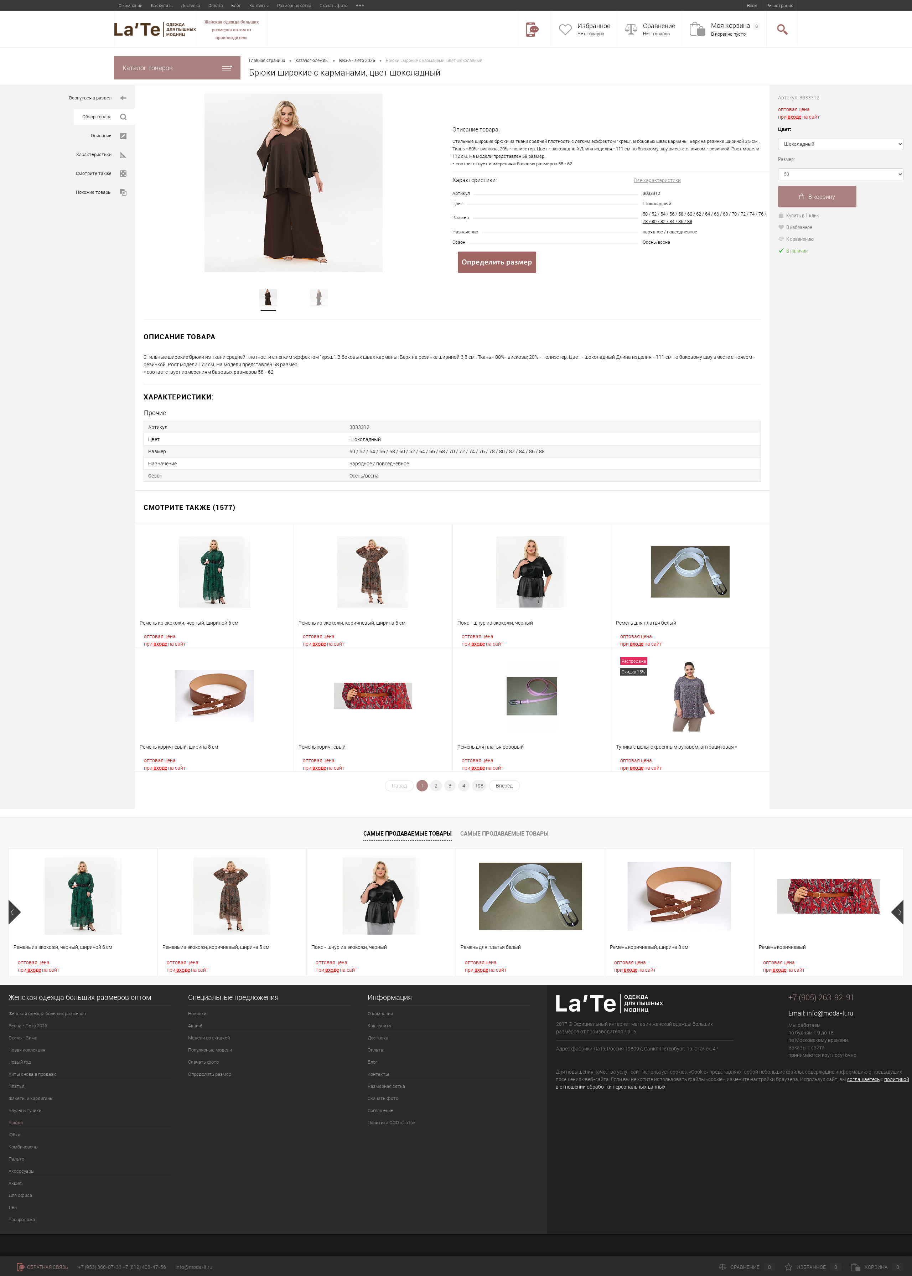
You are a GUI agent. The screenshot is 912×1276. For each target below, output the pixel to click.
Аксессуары (22, 1171)
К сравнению (800, 238)
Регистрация (779, 5)
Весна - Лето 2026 (357, 60)
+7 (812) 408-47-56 (144, 1267)
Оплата (215, 5)
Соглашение (380, 1110)
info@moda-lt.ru (830, 1013)
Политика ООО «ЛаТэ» (391, 1122)
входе (159, 643)
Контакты (259, 5)
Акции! (195, 1025)
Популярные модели (210, 1050)
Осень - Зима (23, 1037)
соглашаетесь (863, 1079)
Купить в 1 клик (802, 215)
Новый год (20, 1062)
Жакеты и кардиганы (31, 1098)
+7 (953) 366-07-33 (99, 1267)
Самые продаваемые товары (407, 833)
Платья (16, 1086)
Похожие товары (94, 192)
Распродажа (22, 1219)
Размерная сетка (294, 5)
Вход (752, 5)
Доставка (190, 5)
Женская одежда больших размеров (47, 1013)
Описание (101, 135)
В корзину (821, 197)
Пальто (16, 1159)
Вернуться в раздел (90, 97)
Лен (13, 1207)
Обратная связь (47, 1267)
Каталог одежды (312, 60)
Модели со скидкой (209, 1037)
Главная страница (267, 60)
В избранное (799, 227)
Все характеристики (657, 180)
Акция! (15, 1183)
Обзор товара (97, 116)
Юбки (14, 1134)
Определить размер (209, 1074)
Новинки (197, 1013)
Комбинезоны (23, 1146)
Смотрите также (94, 173)
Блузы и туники (25, 1110)
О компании (130, 5)
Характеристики (94, 154)
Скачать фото (334, 5)
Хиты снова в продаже (33, 1074)
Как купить (161, 5)
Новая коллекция (27, 1050)
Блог (236, 5)
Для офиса (20, 1195)
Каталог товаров (148, 67)
